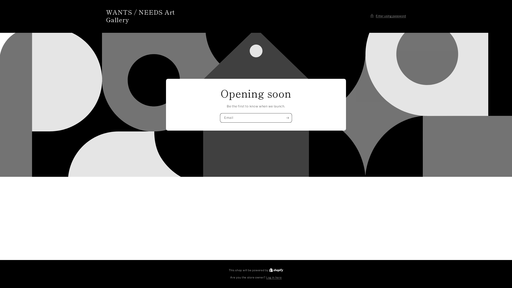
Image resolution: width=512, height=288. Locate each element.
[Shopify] (276, 270)
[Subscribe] (287, 118)
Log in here (274, 277)
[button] (388, 15)
